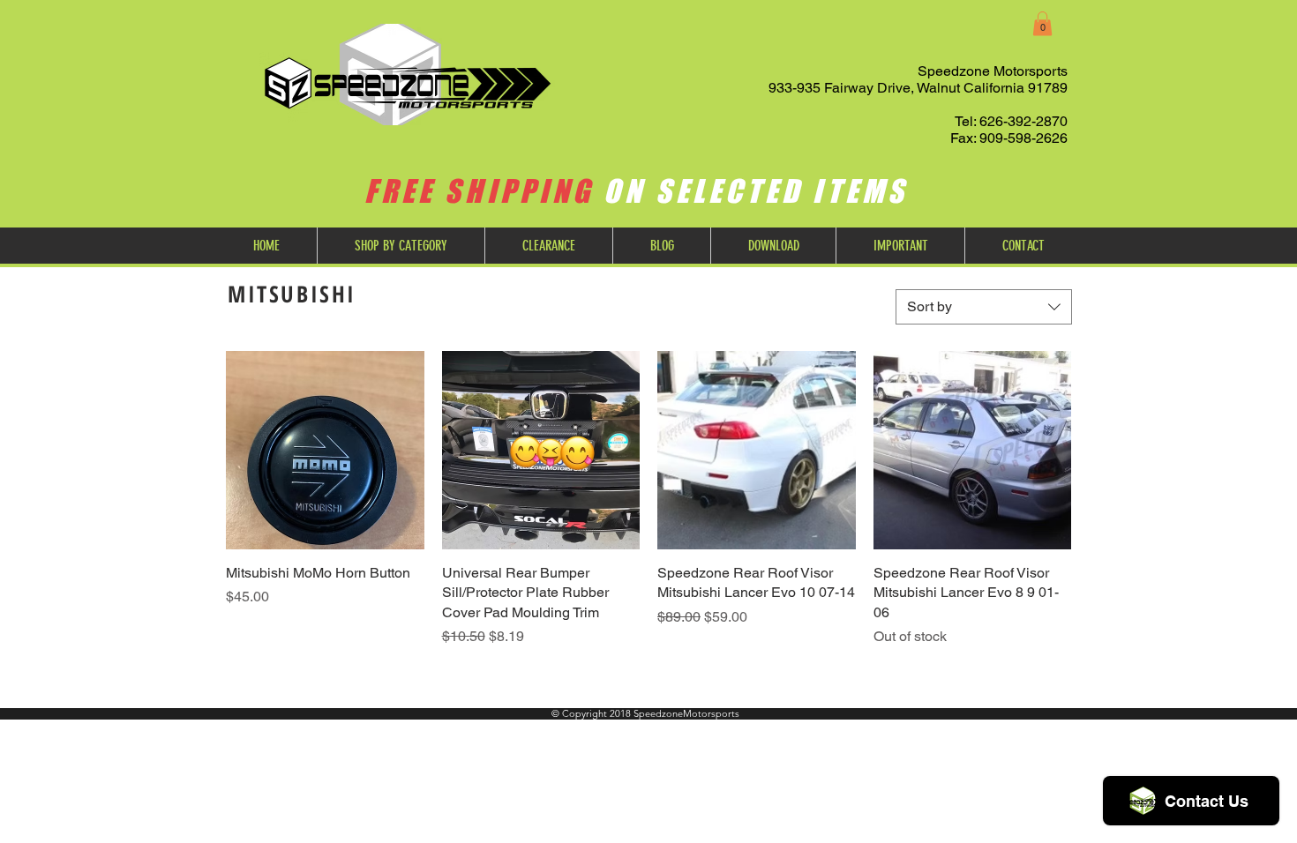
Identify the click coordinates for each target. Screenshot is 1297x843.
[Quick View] (325, 450)
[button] (1042, 23)
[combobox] (984, 307)
